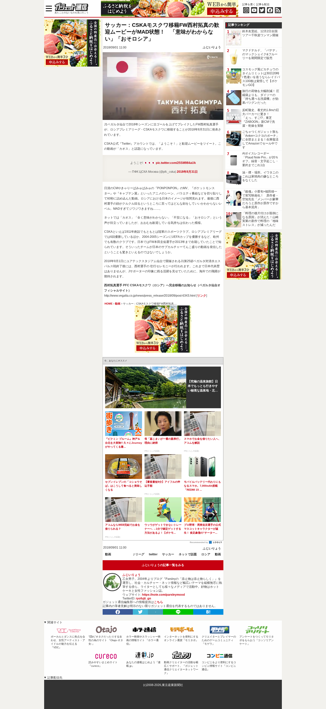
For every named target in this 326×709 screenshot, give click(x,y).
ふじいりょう (212, 47)
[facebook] (118, 612)
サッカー (168, 554)
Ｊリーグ (138, 554)
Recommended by (199, 542)
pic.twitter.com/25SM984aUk (176, 162)
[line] (178, 612)
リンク (201, 295)
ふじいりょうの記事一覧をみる (163, 565)
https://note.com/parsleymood (163, 594)
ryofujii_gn (143, 598)
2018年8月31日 (187, 171)
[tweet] (140, 612)
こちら (158, 602)
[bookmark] (208, 612)
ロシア (205, 554)
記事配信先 (54, 677)
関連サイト (54, 622)
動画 (108, 554)
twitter (153, 554)
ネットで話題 (188, 554)
